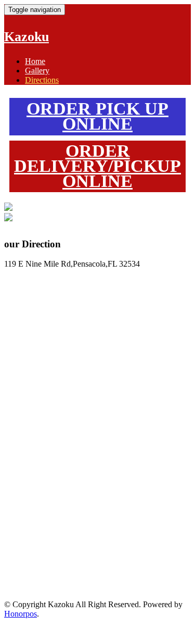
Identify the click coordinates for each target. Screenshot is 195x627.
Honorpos (20, 613)
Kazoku (26, 36)
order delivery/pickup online (97, 166)
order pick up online (97, 116)
